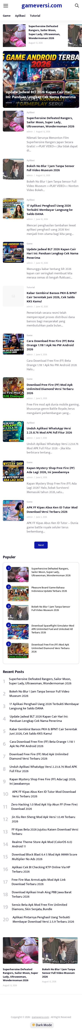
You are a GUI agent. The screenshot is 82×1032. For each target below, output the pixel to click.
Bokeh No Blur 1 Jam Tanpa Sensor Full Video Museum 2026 (50, 168)
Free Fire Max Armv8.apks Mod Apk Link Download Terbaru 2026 (39, 882)
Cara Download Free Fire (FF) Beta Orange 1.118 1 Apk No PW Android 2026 (50, 345)
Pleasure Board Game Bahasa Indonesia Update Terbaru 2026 (49, 589)
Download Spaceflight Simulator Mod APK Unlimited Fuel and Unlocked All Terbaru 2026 (52, 629)
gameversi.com (42, 6)
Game (6, 15)
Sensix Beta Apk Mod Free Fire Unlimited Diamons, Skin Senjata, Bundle (39, 907)
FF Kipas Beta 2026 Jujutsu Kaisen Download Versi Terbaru (45, 831)
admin (29, 102)
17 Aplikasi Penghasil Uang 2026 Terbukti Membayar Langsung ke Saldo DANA (50, 210)
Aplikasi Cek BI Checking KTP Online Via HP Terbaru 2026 (41, 869)
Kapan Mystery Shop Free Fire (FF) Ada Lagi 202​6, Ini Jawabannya (51, 470)
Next (41, 545)
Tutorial (35, 15)
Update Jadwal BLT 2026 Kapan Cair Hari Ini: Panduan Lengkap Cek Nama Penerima (52, 253)
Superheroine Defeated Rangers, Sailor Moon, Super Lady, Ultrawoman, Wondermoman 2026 (44, 32)
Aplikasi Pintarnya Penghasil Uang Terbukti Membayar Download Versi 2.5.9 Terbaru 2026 (43, 919)
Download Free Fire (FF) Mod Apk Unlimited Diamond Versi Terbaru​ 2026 (50, 389)
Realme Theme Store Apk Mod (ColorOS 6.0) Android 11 (42, 844)
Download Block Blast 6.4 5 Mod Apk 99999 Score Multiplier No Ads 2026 (44, 856)
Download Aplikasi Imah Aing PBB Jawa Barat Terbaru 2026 (42, 894)
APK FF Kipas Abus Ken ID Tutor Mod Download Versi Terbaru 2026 (52, 509)
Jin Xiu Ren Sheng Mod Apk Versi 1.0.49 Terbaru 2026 (43, 819)
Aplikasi (20, 15)
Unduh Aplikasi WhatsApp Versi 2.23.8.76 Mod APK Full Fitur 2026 (49, 430)
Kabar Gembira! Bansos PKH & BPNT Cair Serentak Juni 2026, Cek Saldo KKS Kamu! (52, 297)
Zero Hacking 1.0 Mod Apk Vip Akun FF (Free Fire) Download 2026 (44, 806)
